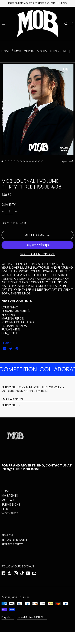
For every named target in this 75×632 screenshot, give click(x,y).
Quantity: (9, 204)
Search (7, 535)
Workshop (10, 513)
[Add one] (15, 211)
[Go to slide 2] (5, 161)
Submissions (11, 504)
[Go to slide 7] (21, 161)
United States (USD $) (30, 617)
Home (6, 51)
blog (5, 509)
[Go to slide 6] (17, 161)
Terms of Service (15, 540)
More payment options (37, 254)
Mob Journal (20, 597)
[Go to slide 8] (24, 161)
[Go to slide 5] (14, 161)
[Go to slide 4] (11, 161)
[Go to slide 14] (42, 161)
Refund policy (12, 544)
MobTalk (8, 500)
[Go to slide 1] (2, 161)
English (6, 617)
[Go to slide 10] (30, 161)
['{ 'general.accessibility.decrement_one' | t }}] (2, 211)
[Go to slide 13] (39, 161)
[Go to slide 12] (36, 161)
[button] (66, 23)
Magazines (10, 495)
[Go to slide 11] (33, 161)
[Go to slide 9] (27, 161)
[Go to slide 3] (8, 161)
